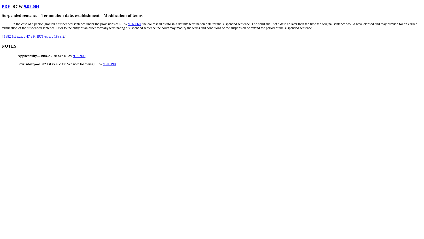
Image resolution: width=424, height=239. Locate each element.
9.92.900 (79, 56)
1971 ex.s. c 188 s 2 (50, 36)
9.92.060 (134, 24)
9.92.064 (31, 6)
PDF (6, 6)
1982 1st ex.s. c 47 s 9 (19, 36)
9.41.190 (109, 64)
